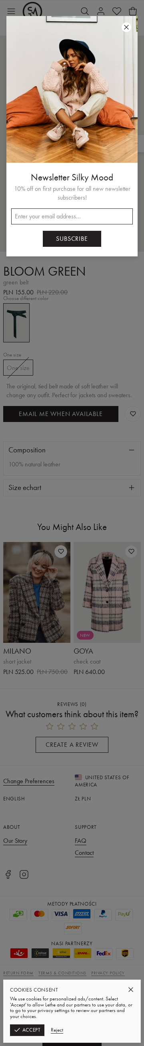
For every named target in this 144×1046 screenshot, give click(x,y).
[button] (72, 523)
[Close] (131, 989)
